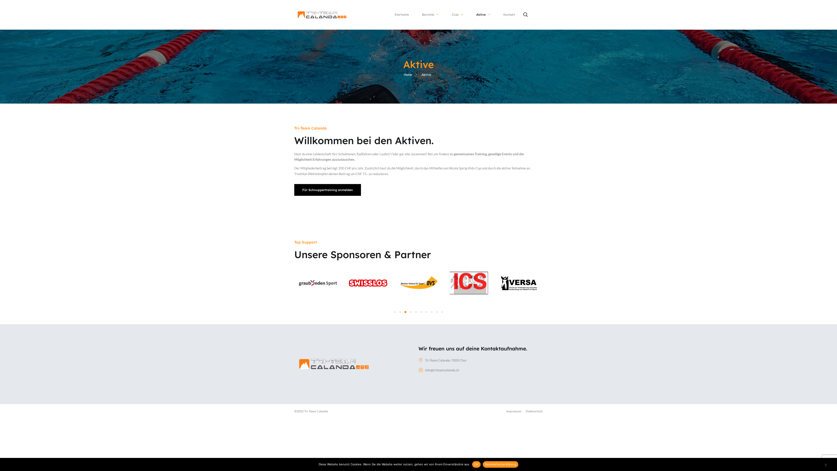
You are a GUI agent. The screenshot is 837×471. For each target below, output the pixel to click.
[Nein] (826, 466)
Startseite (402, 15)
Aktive (481, 15)
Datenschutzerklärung (500, 464)
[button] (525, 14)
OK (476, 464)
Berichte (428, 15)
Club (455, 15)
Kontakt (509, 15)
